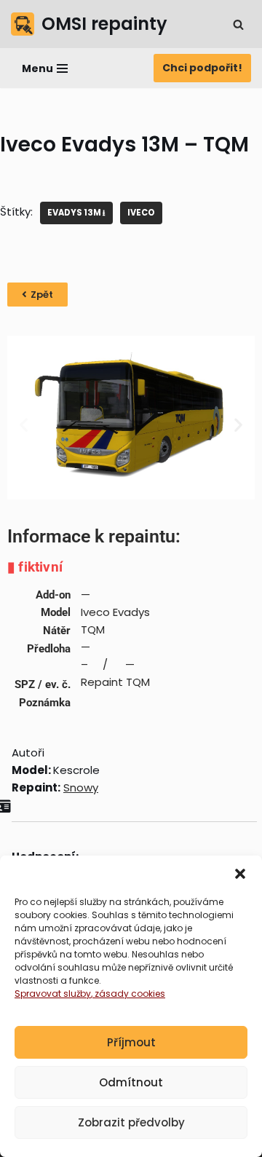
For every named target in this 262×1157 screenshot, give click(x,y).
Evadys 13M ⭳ (76, 212)
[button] (240, 873)
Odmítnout (131, 1082)
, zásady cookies (128, 993)
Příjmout (131, 1042)
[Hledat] (238, 24)
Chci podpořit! (202, 67)
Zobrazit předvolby (131, 1122)
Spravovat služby (53, 993)
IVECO (141, 212)
